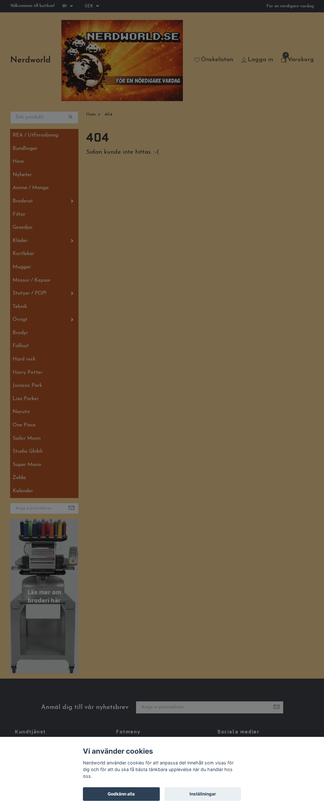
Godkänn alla (121, 793)
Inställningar (203, 793)
